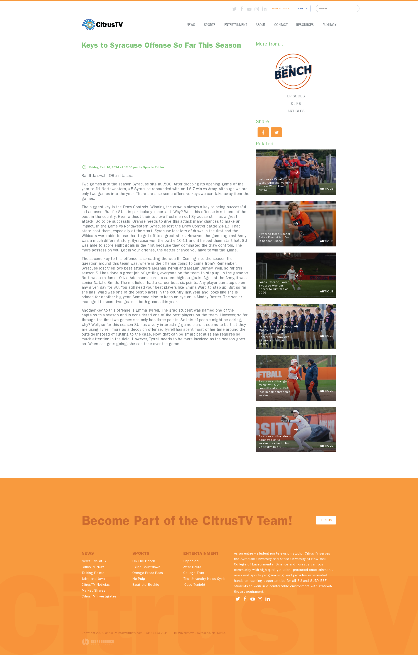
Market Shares (93, 591)
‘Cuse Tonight (194, 585)
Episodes (296, 96)
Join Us (326, 520)
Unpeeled (191, 561)
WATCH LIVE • (281, 9)
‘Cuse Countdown (146, 567)
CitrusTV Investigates (99, 597)
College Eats (193, 573)
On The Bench (143, 561)
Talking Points (93, 573)
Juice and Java (93, 579)
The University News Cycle (204, 579)
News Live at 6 (94, 561)
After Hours (192, 567)
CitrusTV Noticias (96, 585)
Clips (296, 104)
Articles (296, 111)
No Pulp (138, 579)
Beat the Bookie (145, 585)
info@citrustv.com (130, 633)
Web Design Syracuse (98, 642)
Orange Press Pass (147, 573)
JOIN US (302, 9)
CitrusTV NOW (93, 567)
